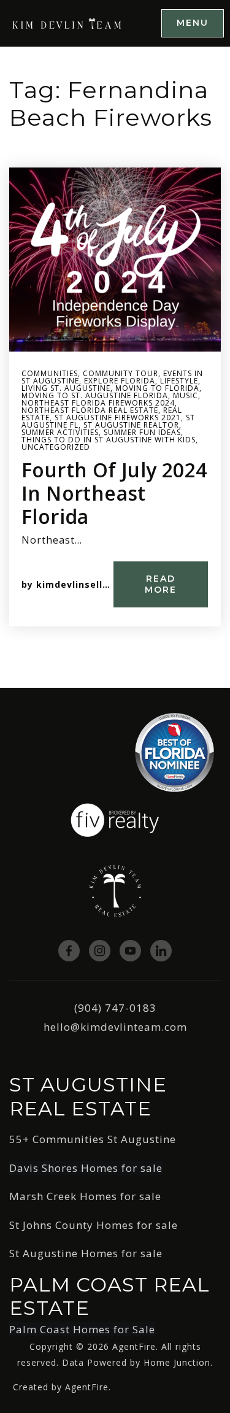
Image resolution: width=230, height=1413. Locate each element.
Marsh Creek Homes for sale (85, 1196)
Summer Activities (60, 432)
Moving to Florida (157, 388)
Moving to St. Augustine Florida (94, 395)
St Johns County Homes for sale (93, 1225)
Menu (193, 22)
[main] (115, 367)
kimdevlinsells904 (80, 584)
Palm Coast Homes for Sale (82, 1329)
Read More (161, 584)
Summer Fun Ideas (142, 432)
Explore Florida (119, 380)
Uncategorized (55, 447)
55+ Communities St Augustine (92, 1139)
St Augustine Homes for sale (86, 1253)
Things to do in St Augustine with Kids (108, 439)
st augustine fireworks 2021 (118, 417)
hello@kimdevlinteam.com (115, 1027)
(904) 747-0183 (115, 1008)
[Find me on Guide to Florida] (174, 751)
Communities (49, 373)
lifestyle (179, 380)
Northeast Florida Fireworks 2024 (98, 403)
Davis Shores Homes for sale (86, 1168)
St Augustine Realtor (131, 425)
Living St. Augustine (65, 388)
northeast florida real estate (89, 410)
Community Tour (120, 373)
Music (185, 395)
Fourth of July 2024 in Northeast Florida (114, 493)
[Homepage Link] (67, 22)
